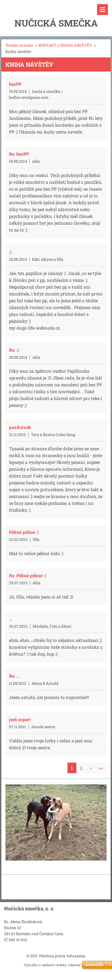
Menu (102, 9)
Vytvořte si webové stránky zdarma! (52, 965)
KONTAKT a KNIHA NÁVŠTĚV (65, 45)
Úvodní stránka (19, 45)
